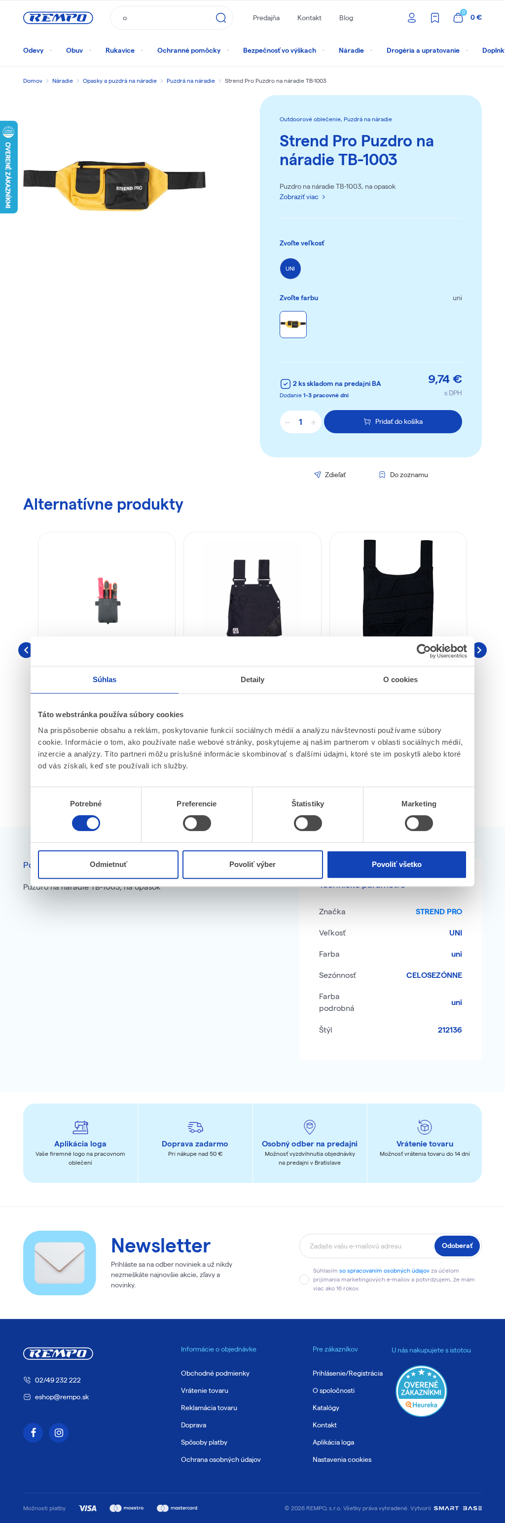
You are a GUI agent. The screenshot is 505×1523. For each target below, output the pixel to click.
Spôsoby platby (204, 1442)
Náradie (62, 80)
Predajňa (266, 18)
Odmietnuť (108, 864)
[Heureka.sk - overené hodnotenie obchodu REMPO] (421, 1390)
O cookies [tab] (400, 679)
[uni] (293, 324)
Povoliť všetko (397, 864)
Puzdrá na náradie (191, 80)
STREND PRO (439, 911)
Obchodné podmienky (215, 1373)
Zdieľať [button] (335, 475)
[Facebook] (33, 1433)
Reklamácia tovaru (209, 1408)
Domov (32, 80)
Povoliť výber (252, 864)
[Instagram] (59, 1433)
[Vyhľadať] (221, 18)
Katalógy (326, 1408)
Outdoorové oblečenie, (312, 119)
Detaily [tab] (253, 679)
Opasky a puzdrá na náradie (120, 80)
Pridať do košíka (399, 421)
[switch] (197, 823)
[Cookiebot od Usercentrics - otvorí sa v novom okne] (424, 651)
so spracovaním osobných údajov (384, 1270)
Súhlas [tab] (105, 679)
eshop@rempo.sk (62, 1397)
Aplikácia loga (333, 1442)
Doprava (193, 1425)
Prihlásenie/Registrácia (348, 1373)
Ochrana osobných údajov (221, 1459)
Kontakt (309, 18)
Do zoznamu (409, 475)
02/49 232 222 (58, 1380)
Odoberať (457, 1245)
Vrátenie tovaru (204, 1390)
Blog (346, 18)
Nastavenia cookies (342, 1459)
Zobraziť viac (299, 197)
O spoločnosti (334, 1390)
